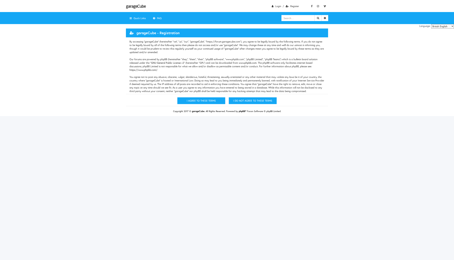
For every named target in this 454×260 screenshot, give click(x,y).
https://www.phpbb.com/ (143, 70)
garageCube (136, 6)
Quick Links (140, 18)
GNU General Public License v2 (167, 62)
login (278, 6)
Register (294, 6)
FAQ (159, 18)
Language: (424, 26)
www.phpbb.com (248, 62)
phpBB (242, 111)
